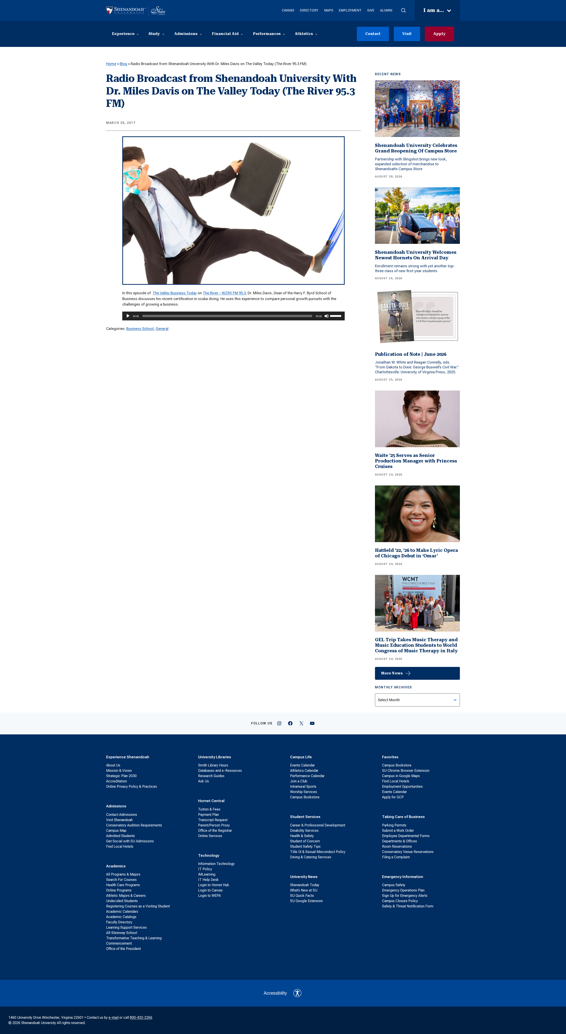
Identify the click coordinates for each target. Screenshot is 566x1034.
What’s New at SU (303, 890)
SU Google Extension (306, 901)
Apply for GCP (393, 797)
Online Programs (119, 890)
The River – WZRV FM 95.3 (224, 293)
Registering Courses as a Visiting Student (138, 906)
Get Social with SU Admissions (130, 841)
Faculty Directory (119, 922)
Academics (116, 866)
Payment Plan (208, 815)
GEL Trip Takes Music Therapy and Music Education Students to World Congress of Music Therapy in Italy (416, 645)
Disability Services (304, 830)
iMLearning (206, 874)
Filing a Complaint (396, 857)
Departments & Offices (399, 841)
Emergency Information (402, 876)
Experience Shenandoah (127, 757)
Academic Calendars (122, 911)
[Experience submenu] (138, 34)
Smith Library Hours (213, 765)
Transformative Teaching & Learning (134, 938)
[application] (233, 316)
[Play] (128, 316)
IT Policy (205, 869)
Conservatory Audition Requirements (134, 825)
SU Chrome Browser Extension (405, 770)
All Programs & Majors (123, 874)
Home (111, 64)
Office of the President (123, 949)
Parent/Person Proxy (214, 825)
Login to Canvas (210, 890)
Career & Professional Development (317, 825)
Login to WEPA (209, 895)
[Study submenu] (163, 34)
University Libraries (214, 757)
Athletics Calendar (304, 770)
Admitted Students (120, 836)
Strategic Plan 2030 (121, 776)
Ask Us (203, 781)
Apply (439, 34)
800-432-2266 (141, 1017)
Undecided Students (122, 901)
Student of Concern (305, 841)
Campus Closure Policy (400, 901)
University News (303, 876)
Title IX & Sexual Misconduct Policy (317, 852)
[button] (403, 10)
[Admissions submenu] (201, 34)
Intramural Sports (303, 786)
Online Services (210, 836)
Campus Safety (393, 885)
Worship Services (303, 792)
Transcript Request (213, 820)
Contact (373, 34)
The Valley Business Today (175, 293)
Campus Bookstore (304, 797)
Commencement (119, 943)
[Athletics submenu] (316, 34)
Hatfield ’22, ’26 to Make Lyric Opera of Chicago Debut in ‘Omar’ (416, 553)
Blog (123, 64)
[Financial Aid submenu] (242, 34)
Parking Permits (394, 825)
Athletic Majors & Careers (126, 895)
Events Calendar (302, 765)
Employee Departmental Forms (406, 836)
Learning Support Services (126, 927)
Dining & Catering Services (310, 857)
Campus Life (301, 757)
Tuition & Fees (209, 809)
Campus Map (116, 830)
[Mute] (326, 316)
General (162, 328)
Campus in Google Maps (401, 776)
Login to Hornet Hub (213, 885)
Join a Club (298, 781)
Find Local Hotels (119, 846)
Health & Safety (302, 836)
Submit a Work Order (398, 830)
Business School (140, 328)
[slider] (336, 316)
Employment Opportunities (402, 786)
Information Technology (216, 864)
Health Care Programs (123, 885)
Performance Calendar (307, 776)
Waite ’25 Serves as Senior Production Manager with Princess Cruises (416, 461)
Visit (407, 34)
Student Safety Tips (305, 846)
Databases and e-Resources (220, 770)
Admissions (116, 806)
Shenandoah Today (304, 885)
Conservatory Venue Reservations (408, 852)
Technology (208, 855)
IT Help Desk (208, 880)
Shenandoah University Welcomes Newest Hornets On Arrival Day (415, 255)
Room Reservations (397, 846)
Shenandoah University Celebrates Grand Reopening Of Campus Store (416, 148)
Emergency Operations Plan (403, 890)
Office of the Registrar (215, 830)
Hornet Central (211, 801)
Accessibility (275, 993)
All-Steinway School (121, 933)
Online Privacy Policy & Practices (131, 786)
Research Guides (211, 776)
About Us (113, 765)
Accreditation (116, 781)
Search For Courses (121, 880)
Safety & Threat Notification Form (407, 906)
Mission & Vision (119, 770)
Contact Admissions (121, 815)
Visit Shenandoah (119, 820)
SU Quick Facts (302, 895)
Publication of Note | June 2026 (410, 354)
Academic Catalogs (121, 917)
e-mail (114, 1017)
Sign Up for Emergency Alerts (404, 895)
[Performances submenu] (284, 34)
